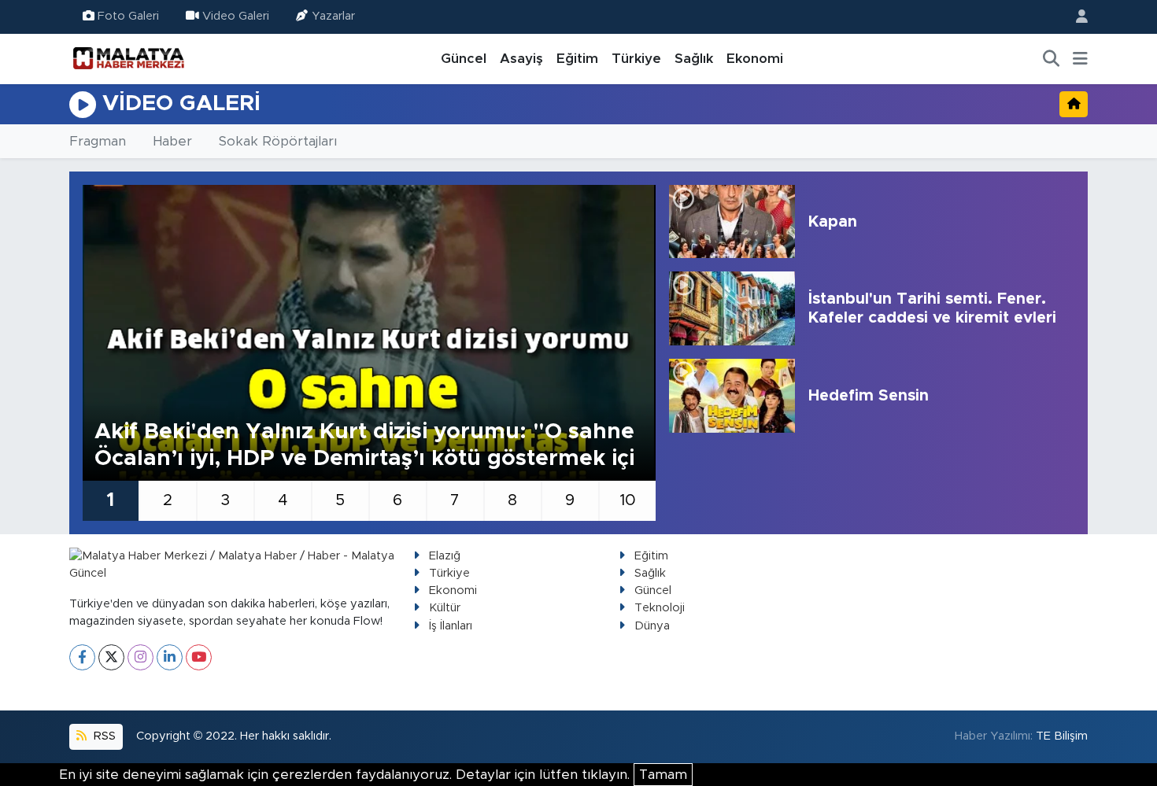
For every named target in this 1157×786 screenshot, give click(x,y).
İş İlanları (450, 626)
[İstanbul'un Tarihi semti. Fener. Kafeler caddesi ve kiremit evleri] (732, 308)
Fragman (97, 141)
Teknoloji (659, 608)
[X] (111, 657)
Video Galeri (235, 16)
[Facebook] (82, 657)
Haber (172, 141)
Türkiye (636, 58)
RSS (103, 736)
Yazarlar (333, 16)
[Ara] (1051, 59)
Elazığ (444, 556)
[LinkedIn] (170, 657)
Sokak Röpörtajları (278, 141)
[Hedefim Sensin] (732, 396)
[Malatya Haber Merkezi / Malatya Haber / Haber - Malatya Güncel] (128, 58)
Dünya (652, 626)
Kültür (444, 608)
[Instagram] (140, 657)
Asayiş (521, 58)
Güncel (463, 58)
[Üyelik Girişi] (1075, 17)
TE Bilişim (1062, 736)
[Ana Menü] (1080, 59)
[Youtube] (199, 657)
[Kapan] (732, 222)
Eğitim (577, 58)
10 (627, 500)
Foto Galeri (128, 16)
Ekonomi (754, 58)
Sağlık (694, 58)
